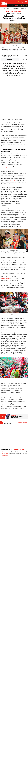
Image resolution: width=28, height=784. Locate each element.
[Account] (22, 2)
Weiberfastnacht (5, 278)
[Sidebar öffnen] (26, 1)
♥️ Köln (16, 5)
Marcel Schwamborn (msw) (5, 55)
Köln (4, 8)
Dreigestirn (12, 180)
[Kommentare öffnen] (27, 250)
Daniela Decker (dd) (14, 55)
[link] (3, 3)
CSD (2, 224)
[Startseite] (1, 8)
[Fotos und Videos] (19, 2)
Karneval (8, 8)
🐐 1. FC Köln (10, 5)
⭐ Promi (22, 5)
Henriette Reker (15, 8)
